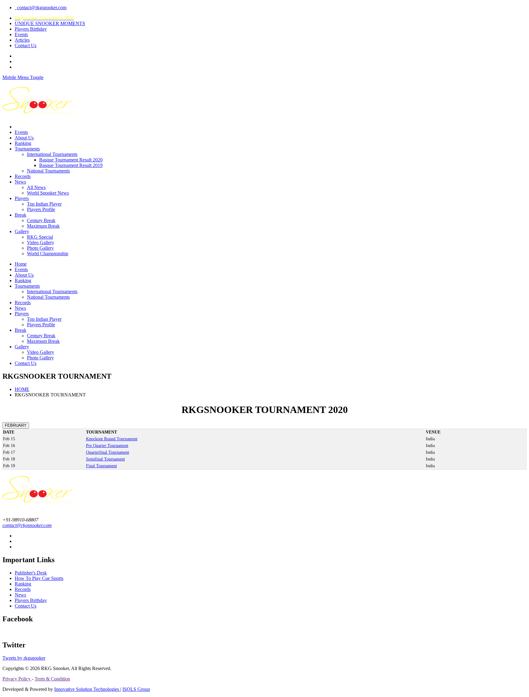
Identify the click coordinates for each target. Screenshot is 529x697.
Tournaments (27, 148)
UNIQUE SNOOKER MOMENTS (50, 23)
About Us (24, 137)
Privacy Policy (17, 678)
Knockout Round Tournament (111, 439)
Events (21, 34)
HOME (22, 389)
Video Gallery (40, 242)
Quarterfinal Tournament (107, 452)
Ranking (23, 143)
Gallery (22, 231)
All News (36, 187)
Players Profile (41, 209)
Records (23, 176)
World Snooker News (48, 192)
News (20, 181)
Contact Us (25, 45)
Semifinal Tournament (105, 459)
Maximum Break (43, 226)
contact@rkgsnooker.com (40, 7)
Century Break (41, 220)
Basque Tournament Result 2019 (71, 165)
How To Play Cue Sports (39, 578)
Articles (22, 40)
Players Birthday (31, 29)
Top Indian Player (44, 203)
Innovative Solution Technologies (87, 689)
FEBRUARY (16, 425)
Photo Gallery (40, 248)
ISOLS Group (136, 689)
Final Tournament (101, 466)
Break (20, 215)
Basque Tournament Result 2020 (71, 159)
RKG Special (40, 237)
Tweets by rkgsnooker (23, 658)
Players (22, 198)
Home (21, 264)
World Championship (47, 253)
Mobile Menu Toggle (22, 77)
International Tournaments (52, 154)
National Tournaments (48, 170)
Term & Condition (52, 678)
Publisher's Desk (31, 572)
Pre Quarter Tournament (107, 445)
